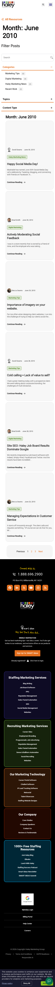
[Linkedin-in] (17, 588)
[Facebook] (10, 588)
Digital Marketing (15, 227)
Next (40, 551)
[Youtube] (31, 588)
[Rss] (45, 588)
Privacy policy (7, 983)
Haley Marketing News (17, 157)
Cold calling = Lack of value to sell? (28, 375)
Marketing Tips (14, 298)
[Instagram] (38, 588)
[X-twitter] (24, 588)
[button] (43, 4)
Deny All (26, 983)
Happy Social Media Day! (22, 164)
